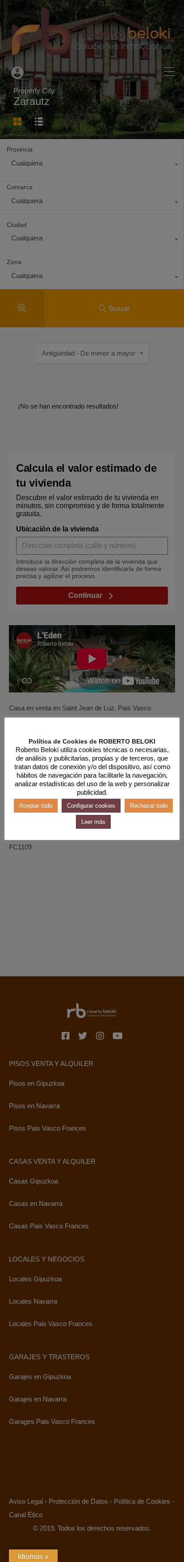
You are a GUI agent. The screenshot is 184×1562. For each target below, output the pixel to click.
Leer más (93, 821)
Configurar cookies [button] (91, 805)
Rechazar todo (148, 805)
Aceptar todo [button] (35, 805)
